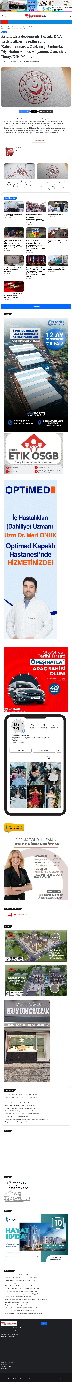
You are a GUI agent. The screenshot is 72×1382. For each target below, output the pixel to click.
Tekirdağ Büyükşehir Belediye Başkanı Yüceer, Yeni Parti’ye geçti (21, 1105)
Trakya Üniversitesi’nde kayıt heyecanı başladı (16, 1122)
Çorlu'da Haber (21, 148)
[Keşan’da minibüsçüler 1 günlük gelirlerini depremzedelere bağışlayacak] (14, 260)
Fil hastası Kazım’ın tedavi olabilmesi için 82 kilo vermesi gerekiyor (22, 1094)
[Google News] (39, 141)
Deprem (10, 26)
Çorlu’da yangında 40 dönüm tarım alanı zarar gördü (18, 1116)
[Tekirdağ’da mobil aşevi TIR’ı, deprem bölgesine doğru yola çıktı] (58, 260)
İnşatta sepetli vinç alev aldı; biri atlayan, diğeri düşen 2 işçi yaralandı (22, 1113)
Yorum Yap (36, 306)
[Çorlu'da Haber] (36, 16)
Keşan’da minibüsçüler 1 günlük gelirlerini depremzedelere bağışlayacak (12, 269)
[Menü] (70, 17)
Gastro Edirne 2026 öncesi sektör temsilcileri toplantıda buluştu (21, 1097)
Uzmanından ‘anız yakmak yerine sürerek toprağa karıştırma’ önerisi (22, 1108)
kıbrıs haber (4, 1364)
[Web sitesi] (17, 151)
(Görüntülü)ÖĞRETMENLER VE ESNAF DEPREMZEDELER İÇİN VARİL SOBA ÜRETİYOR (13, 295)
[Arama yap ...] (2, 17)
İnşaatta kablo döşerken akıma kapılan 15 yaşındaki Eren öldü (20, 1100)
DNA (50, 123)
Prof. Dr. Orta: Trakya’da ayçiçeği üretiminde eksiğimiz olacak (23, 22)
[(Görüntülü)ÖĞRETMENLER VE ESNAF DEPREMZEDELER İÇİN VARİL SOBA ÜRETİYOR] (14, 286)
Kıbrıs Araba (4, 1368)
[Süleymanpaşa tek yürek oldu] (58, 206)
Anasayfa (4, 26)
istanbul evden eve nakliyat (7, 1362)
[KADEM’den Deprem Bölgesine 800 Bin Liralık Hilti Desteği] (14, 206)
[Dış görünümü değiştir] (5, 17)
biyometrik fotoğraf (6, 1366)
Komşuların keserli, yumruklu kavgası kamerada (17, 1102)
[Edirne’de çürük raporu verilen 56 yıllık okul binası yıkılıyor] (58, 232)
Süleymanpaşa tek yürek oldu (56, 214)
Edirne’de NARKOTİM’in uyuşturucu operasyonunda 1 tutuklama (21, 1111)
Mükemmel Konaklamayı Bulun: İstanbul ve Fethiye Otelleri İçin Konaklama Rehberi (26, 1119)
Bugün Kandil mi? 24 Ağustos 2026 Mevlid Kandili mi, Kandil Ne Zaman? (23, 1313)
